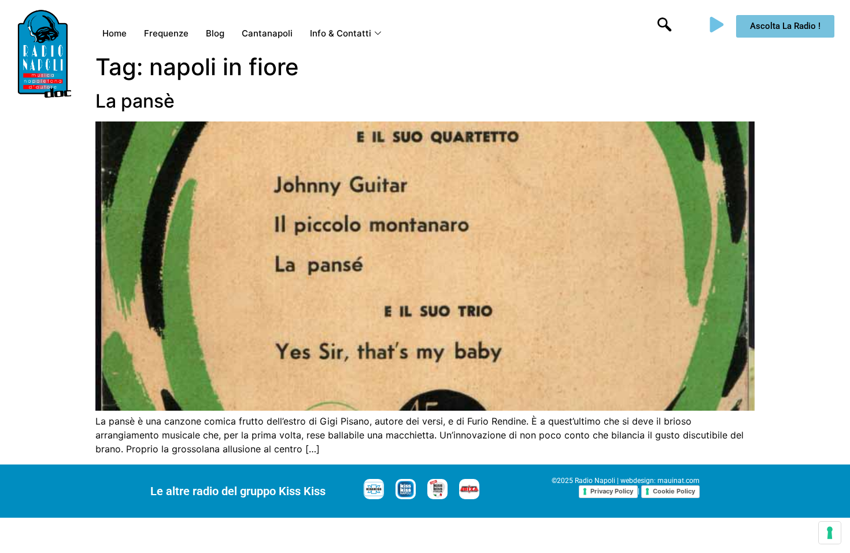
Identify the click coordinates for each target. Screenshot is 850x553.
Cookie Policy (674, 491)
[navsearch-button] (664, 26)
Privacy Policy (611, 491)
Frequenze (166, 33)
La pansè (135, 101)
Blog (215, 33)
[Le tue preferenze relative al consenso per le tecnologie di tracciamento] (830, 533)
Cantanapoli (267, 33)
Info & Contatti (340, 33)
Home (114, 33)
